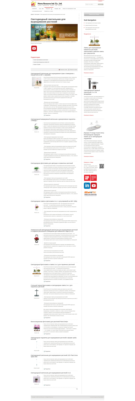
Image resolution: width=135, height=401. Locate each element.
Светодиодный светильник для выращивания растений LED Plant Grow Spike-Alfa (54, 356)
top (77, 388)
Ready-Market (100, 397)
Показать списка (73, 69)
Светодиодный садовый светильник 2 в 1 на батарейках (92, 92)
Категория (37, 14)
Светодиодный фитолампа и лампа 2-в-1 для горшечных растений (53, 264)
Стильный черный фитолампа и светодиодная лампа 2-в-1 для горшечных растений (51, 286)
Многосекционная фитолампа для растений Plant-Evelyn (49, 321)
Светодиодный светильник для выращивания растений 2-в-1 (51, 373)
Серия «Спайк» (36, 64)
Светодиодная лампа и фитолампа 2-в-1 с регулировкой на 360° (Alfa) (54, 201)
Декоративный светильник (91, 25)
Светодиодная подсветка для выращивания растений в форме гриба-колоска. (54, 338)
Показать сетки (63, 69)
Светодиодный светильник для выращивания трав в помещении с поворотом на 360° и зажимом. (52, 74)
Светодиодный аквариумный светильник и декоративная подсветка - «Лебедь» (53, 119)
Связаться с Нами (94, 14)
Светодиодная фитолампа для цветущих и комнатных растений (52, 163)
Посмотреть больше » (89, 72)
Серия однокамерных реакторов (40, 59)
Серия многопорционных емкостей (41, 62)
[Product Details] (37, 86)
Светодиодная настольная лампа (93, 23)
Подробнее (47, 115)
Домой (32, 14)
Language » (100, 0)
